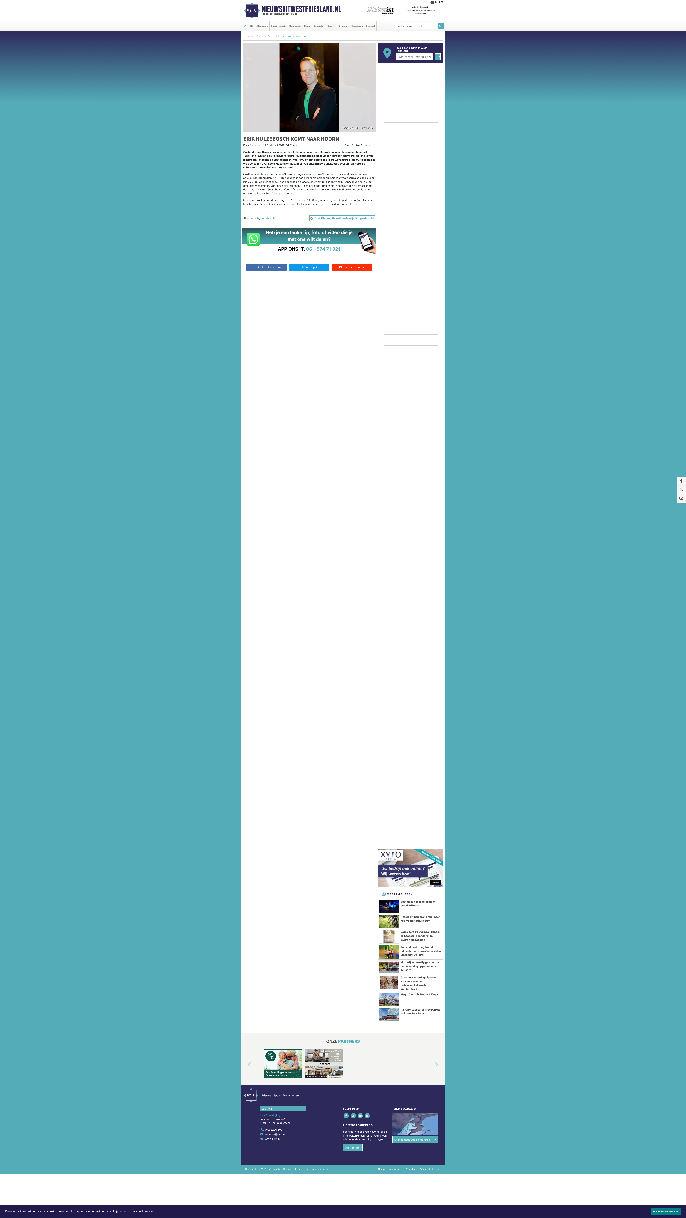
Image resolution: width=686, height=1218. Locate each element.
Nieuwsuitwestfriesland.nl (301, 9)
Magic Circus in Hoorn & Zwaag (420, 737)
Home (249, 36)
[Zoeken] (441, 26)
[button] (245, 807)
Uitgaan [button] (342, 26)
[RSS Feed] (367, 858)
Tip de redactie (354, 267)
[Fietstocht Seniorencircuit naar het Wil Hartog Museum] (389, 664)
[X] (353, 858)
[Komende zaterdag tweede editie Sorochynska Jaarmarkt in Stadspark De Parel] (389, 694)
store (250, 218)
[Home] (245, 26)
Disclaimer (411, 912)
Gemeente (295, 26)
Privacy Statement (429, 912)
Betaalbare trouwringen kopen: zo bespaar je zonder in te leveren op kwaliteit (420, 678)
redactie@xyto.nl (275, 876)
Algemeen (262, 26)
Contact (370, 26)
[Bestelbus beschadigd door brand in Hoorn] (389, 649)
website (291, 203)
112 (251, 26)
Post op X (311, 267)
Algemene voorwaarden (390, 912)
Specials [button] (318, 26)
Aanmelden (352, 890)
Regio (307, 26)
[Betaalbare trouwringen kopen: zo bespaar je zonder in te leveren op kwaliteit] (389, 679)
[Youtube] (360, 858)
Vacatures (357, 26)
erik (257, 218)
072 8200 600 (273, 872)
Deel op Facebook (269, 267)
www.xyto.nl (272, 881)
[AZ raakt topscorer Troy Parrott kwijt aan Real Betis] (389, 757)
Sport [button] (330, 26)
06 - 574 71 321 (323, 249)
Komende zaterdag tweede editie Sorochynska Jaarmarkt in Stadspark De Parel (421, 693)
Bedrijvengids (278, 26)
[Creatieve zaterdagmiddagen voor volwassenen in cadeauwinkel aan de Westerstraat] (389, 725)
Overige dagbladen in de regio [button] (412, 882)
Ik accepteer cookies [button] (665, 1211)
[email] (681, 498)
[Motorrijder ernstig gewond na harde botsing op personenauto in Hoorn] (389, 710)
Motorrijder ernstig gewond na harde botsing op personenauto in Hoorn (420, 708)
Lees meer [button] (148, 1211)
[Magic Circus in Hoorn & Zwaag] (389, 742)
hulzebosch (268, 218)
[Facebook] (346, 858)
